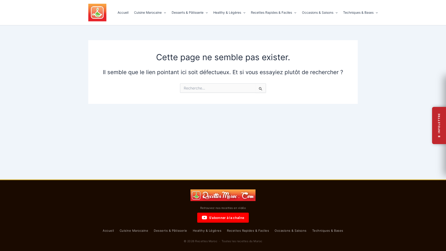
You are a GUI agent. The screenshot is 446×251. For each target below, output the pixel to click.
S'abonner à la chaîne (226, 218)
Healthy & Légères (227, 12)
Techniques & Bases (358, 12)
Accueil (123, 12)
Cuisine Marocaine (148, 12)
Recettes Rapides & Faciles (271, 12)
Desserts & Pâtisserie (187, 12)
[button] (164, 12)
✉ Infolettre (439, 125)
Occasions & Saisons (317, 12)
